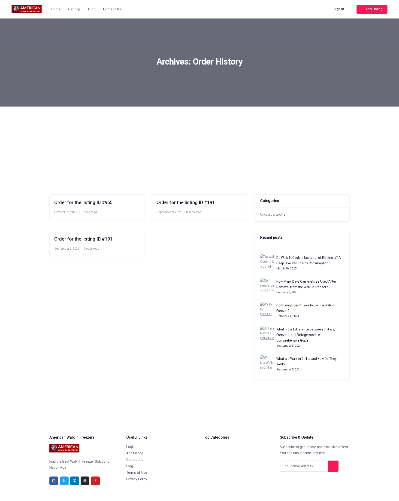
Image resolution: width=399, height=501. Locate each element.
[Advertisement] (199, 141)
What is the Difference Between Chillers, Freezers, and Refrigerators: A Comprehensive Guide (305, 334)
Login (130, 447)
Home (55, 9)
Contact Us (112, 9)
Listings (74, 9)
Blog (92, 9)
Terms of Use (136, 472)
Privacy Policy (136, 479)
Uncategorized (271, 214)
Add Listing (134, 453)
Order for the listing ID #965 (83, 202)
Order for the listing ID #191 (186, 202)
